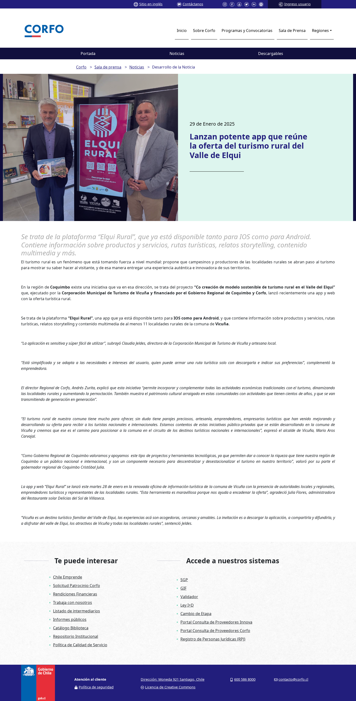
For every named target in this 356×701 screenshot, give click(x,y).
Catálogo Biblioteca (70, 628)
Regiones (320, 30)
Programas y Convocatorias (247, 30)
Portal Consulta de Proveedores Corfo (215, 630)
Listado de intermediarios (76, 611)
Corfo (81, 67)
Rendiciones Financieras (75, 594)
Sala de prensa (107, 67)
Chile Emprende (67, 577)
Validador (189, 596)
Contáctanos (193, 4)
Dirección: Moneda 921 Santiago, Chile (172, 679)
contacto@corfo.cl (293, 679)
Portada (88, 53)
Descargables (270, 53)
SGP (184, 579)
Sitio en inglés (151, 4)
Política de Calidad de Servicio (80, 645)
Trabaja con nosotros (72, 602)
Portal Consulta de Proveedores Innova (216, 622)
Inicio (182, 30)
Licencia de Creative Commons (170, 687)
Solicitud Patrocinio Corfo (76, 585)
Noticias (177, 53)
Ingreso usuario (297, 4)
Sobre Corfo (204, 30)
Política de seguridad (96, 687)
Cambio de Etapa (195, 613)
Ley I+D (187, 605)
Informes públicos (69, 619)
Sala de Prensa (292, 30)
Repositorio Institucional (75, 636)
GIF (183, 588)
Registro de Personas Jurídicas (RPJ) (212, 639)
